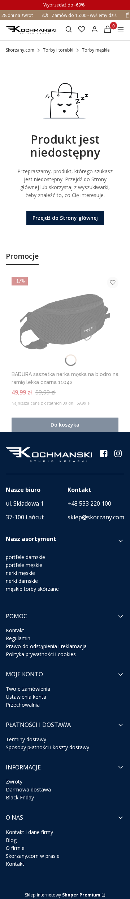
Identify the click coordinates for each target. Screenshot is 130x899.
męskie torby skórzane (32, 588)
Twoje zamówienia (28, 688)
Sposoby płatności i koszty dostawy (47, 747)
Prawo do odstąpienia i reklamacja (46, 646)
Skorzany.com (20, 50)
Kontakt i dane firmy (29, 832)
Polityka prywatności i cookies (41, 654)
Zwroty (14, 781)
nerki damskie (22, 580)
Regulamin (18, 638)
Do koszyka (65, 424)
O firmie (15, 848)
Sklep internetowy (62, 895)
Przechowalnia (23, 704)
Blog (11, 840)
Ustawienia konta (26, 696)
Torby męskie (96, 50)
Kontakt (15, 630)
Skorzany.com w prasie (33, 855)
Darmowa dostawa (28, 789)
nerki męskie (20, 572)
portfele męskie (24, 565)
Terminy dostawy (26, 739)
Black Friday (20, 797)
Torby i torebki (58, 50)
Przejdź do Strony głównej (65, 217)
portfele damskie (25, 557)
